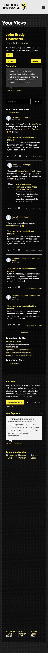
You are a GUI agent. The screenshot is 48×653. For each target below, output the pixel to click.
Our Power (36, 124)
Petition (10, 381)
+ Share (9, 55)
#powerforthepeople (14, 350)
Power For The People (17, 6)
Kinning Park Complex (30, 129)
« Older (11, 61)
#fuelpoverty (27, 352)
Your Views (14, 23)
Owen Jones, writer (14, 443)
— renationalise (12, 113)
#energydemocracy (14, 355)
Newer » (36, 61)
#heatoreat (27, 350)
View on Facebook (31, 157)
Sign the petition (15, 402)
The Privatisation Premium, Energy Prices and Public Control (26, 187)
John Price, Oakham (14, 90)
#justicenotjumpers (14, 352)
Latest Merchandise (16, 452)
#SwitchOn (27, 355)
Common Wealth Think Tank (28, 171)
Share (40, 157)
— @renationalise (13, 341)
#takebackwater (12, 226)
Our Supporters (14, 413)
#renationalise (12, 347)
